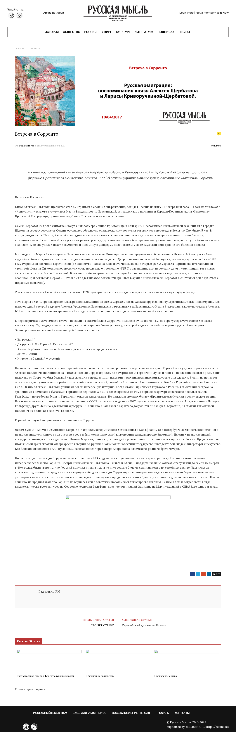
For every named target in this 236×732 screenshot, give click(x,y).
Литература (144, 32)
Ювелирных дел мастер (100, 676)
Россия (90, 32)
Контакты (182, 713)
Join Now (223, 12)
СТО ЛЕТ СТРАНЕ (102, 625)
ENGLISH (184, 32)
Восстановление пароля (131, 713)
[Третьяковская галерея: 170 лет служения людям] (49, 661)
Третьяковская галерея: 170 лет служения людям (45, 676)
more (216, 574)
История (52, 32)
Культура (123, 32)
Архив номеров (53, 12)
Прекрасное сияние (166, 676)
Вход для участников (89, 713)
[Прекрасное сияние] (186, 661)
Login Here (186, 12)
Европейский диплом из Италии (144, 625)
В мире (106, 32)
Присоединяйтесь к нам (48, 713)
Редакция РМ (26, 145)
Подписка (165, 32)
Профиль (162, 713)
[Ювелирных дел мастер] (118, 661)
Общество (71, 32)
